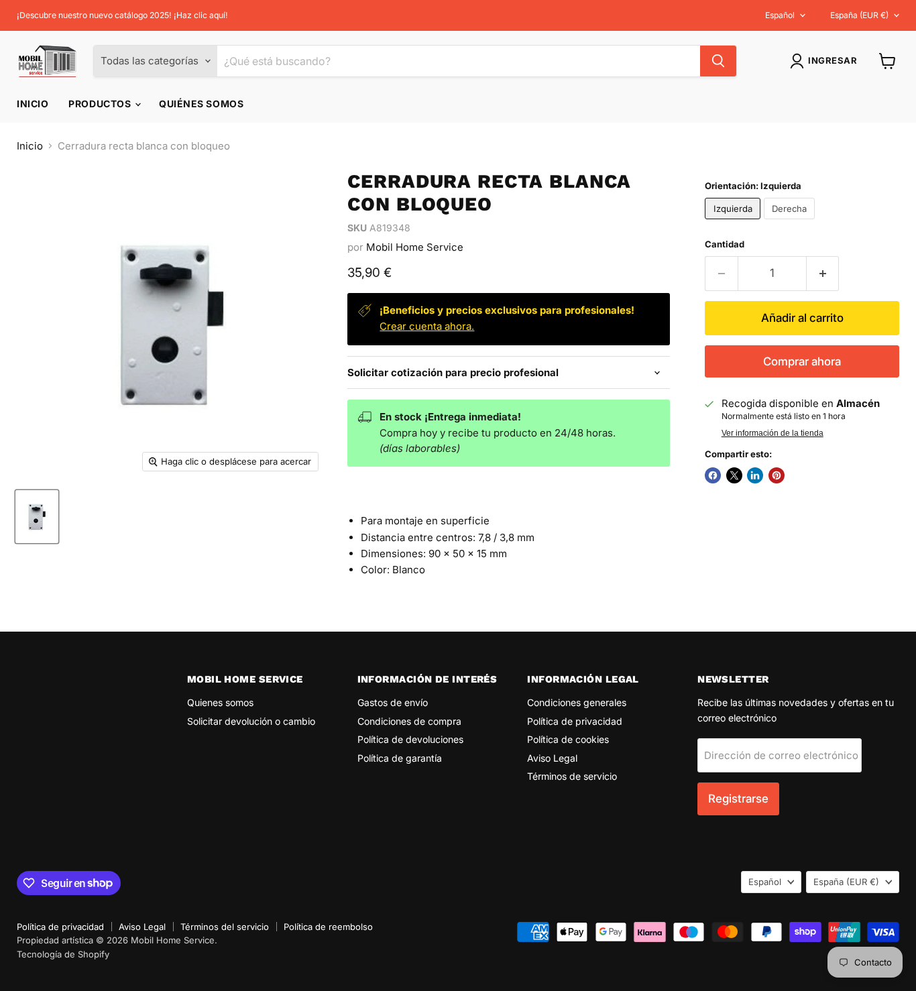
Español (780, 15)
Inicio (32, 103)
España (859, 15)
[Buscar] (718, 61)
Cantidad (724, 244)
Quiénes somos (201, 103)
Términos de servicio (572, 776)
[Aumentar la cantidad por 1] (823, 273)
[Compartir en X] (734, 475)
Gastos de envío (392, 702)
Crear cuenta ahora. (427, 326)
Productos (100, 103)
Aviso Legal (552, 758)
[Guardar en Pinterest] (776, 475)
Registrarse (738, 798)
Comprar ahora (802, 361)
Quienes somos (220, 702)
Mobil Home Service (414, 247)
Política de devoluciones (410, 739)
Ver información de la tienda (772, 433)
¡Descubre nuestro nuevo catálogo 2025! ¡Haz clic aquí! (122, 15)
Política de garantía (399, 758)
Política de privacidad (574, 721)
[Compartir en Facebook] (713, 475)
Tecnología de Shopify (63, 954)
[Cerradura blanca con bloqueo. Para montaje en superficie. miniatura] (36, 516)
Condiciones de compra (409, 721)
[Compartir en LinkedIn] (755, 475)
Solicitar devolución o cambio (251, 721)
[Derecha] (791, 222)
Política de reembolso (328, 926)
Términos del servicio (224, 926)
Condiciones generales (576, 702)
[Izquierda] (734, 222)
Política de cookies (568, 739)
